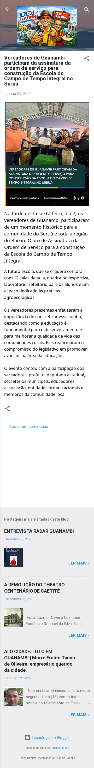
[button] (87, 59)
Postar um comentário (28, 426)
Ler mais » (79, 563)
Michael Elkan (60, 748)
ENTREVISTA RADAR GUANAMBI (39, 531)
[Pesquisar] (87, 10)
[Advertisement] (47, 466)
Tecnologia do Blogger (50, 737)
